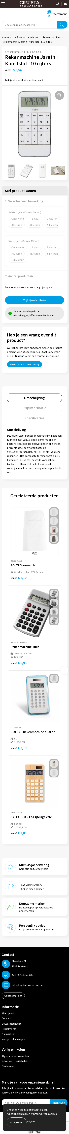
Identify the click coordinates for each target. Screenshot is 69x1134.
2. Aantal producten (19, 276)
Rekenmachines (52, 37)
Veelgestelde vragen (13, 1039)
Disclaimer (8, 1066)
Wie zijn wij (8, 1013)
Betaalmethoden (11, 1023)
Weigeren (31, 1121)
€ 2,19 (18, 748)
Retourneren (9, 1028)
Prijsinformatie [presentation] (34, 408)
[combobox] (29, 25)
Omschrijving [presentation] (34, 397)
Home (5, 37)
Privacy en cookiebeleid (15, 1061)
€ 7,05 (18, 833)
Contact (6, 1018)
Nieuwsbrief (8, 1034)
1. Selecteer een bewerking (24, 201)
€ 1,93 (18, 663)
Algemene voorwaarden (15, 1056)
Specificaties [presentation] (34, 418)
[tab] (34, 398)
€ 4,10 (18, 578)
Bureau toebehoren (28, 37)
